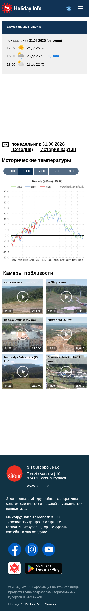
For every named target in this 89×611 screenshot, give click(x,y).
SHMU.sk (28, 604)
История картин (58, 149)
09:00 (26, 171)
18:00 (71, 171)
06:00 (11, 171)
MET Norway (46, 604)
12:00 (41, 171)
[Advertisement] (44, 105)
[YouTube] (48, 550)
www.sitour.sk (38, 486)
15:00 (56, 171)
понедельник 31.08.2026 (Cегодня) (38, 146)
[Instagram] (31, 550)
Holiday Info (17, 5)
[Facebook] (14, 550)
